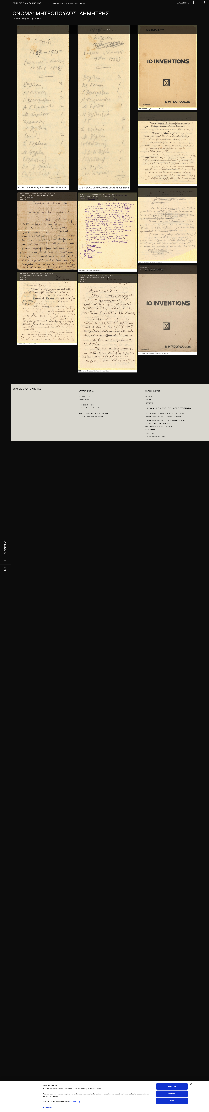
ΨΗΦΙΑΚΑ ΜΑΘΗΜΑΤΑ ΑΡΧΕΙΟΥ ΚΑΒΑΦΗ (93, 413)
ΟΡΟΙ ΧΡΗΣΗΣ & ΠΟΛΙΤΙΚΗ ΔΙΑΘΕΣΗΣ (158, 426)
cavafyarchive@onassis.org (92, 407)
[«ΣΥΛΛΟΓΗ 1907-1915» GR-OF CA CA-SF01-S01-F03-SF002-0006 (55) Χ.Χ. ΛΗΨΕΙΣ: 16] (43, 107)
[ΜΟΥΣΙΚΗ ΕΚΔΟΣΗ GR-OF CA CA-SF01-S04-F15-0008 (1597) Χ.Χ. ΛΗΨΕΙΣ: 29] (167, 67)
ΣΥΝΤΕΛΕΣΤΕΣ (150, 429)
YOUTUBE (148, 399)
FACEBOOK (149, 396)
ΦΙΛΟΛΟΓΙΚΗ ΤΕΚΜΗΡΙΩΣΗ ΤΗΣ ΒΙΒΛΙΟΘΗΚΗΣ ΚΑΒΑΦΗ (165, 420)
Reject (172, 1101)
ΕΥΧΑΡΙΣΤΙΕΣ (149, 433)
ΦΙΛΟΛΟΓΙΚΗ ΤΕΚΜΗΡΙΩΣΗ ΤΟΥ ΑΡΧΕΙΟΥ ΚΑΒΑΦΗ (163, 416)
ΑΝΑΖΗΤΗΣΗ (184, 2)
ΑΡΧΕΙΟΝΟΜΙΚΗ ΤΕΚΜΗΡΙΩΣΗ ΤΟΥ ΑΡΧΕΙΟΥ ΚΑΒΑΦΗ (164, 413)
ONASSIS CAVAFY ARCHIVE (27, 388)
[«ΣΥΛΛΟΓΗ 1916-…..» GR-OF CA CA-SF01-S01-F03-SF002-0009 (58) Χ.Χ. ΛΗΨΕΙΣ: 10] (104, 107)
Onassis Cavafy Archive (27, 3)
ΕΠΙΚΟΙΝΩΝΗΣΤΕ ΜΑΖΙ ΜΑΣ (155, 436)
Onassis (5, 547)
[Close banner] (191, 1084)
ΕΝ (5, 569)
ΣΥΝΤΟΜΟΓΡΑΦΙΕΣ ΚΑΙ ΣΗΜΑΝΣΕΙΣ (157, 423)
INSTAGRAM (149, 403)
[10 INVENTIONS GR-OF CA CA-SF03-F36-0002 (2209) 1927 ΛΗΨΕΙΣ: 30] (167, 310)
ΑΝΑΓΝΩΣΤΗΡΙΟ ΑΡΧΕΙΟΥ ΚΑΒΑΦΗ (91, 416)
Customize (47, 1108)
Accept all (172, 1086)
